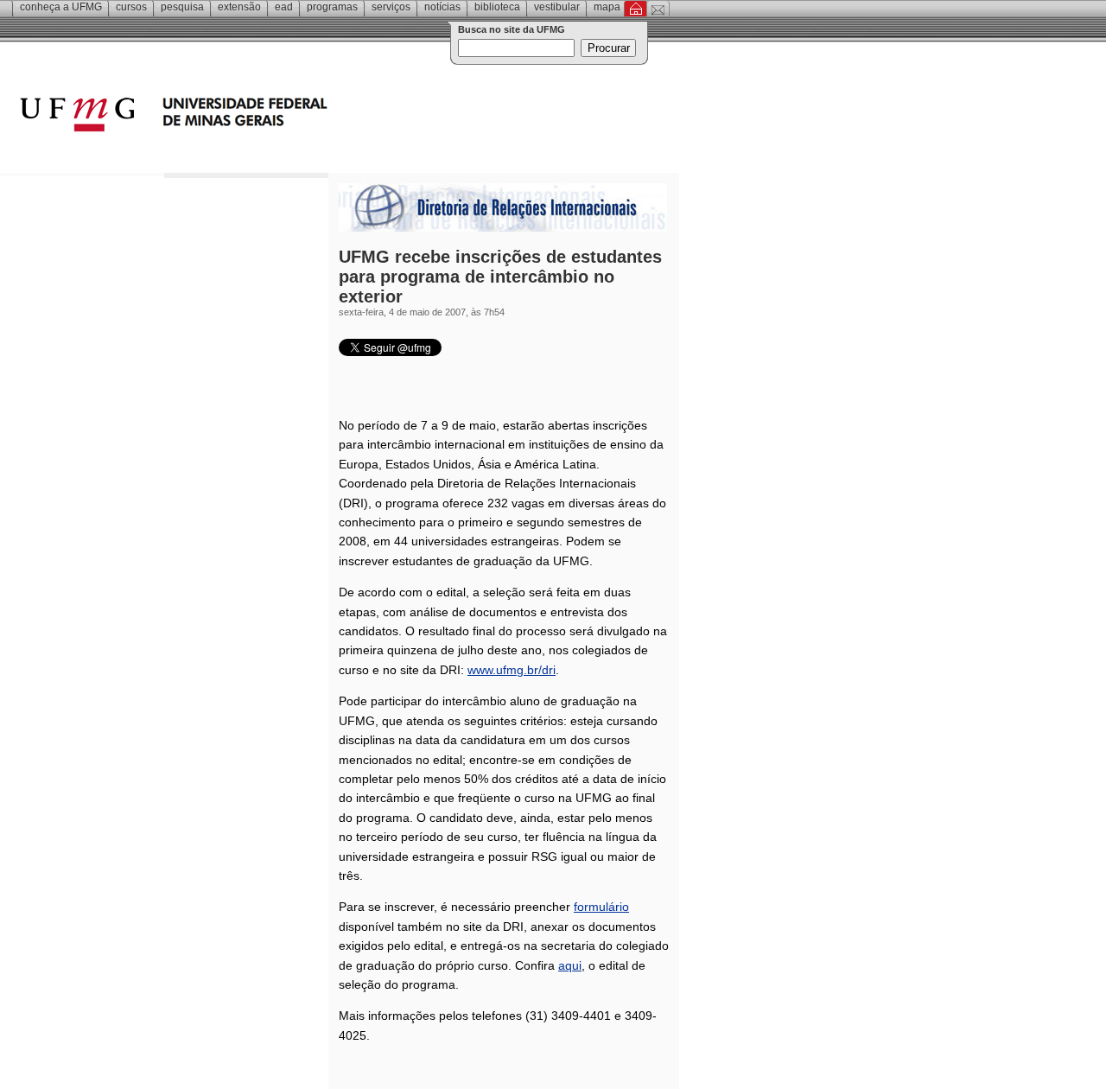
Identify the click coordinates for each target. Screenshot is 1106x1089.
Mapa (607, 7)
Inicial (635, 8)
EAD (284, 7)
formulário (601, 907)
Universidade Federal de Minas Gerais (272, 116)
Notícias (442, 7)
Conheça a (61, 7)
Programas (332, 7)
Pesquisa (182, 7)
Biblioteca (497, 7)
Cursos (131, 7)
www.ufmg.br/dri (511, 670)
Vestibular (557, 7)
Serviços (391, 7)
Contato (658, 8)
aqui (570, 965)
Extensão (239, 7)
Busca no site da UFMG (511, 29)
